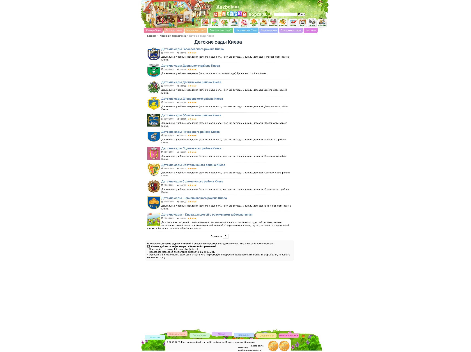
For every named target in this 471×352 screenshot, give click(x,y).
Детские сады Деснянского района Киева (191, 82)
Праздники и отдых (291, 30)
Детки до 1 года (173, 30)
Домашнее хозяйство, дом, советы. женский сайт (253, 23)
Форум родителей (222, 333)
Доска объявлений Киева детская (266, 335)
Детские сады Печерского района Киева (190, 132)
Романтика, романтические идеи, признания (273, 22)
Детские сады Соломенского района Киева (192, 181)
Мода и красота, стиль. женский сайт (244, 23)
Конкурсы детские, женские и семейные (244, 334)
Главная (151, 35)
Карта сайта (257, 345)
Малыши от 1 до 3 (196, 30)
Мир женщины (269, 30)
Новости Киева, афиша (283, 22)
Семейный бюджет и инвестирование (263, 22)
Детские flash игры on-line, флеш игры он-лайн (302, 22)
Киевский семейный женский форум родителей (205, 23)
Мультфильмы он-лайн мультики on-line (322, 23)
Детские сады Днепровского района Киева (192, 98)
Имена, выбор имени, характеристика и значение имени (293, 23)
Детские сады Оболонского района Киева (191, 115)
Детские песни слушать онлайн (312, 22)
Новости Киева (155, 337)
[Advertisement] (285, 5)
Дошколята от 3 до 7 (221, 30)
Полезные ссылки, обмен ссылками (289, 335)
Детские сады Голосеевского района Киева (192, 49)
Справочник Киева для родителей (224, 23)
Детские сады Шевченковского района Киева (194, 198)
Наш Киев (310, 30)
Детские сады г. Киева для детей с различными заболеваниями (206, 214)
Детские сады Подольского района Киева (191, 148)
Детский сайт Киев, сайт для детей (214, 22)
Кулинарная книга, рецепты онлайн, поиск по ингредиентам (234, 23)
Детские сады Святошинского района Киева (193, 165)
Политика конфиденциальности (249, 348)
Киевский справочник (173, 35)
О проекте (249, 342)
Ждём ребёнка (153, 30)
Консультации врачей (177, 333)
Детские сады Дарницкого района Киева (190, 65)
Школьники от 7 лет (246, 30)
